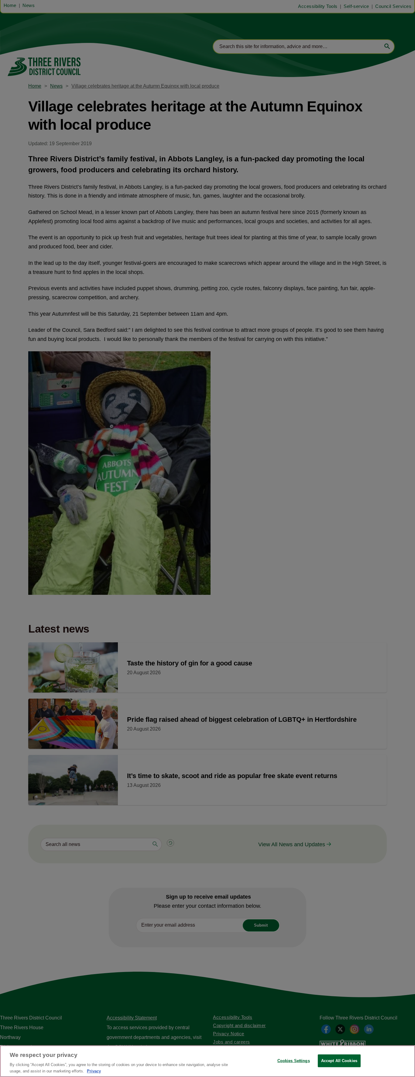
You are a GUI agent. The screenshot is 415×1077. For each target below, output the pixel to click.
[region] (207, 1061)
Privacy (94, 1070)
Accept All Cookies (339, 1060)
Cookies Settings (293, 1060)
